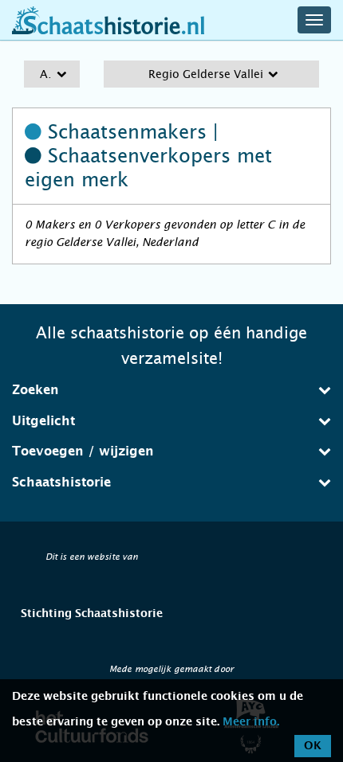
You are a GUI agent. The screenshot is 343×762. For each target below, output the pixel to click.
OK (312, 746)
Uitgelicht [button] (43, 421)
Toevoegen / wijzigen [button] (83, 451)
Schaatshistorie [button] (61, 482)
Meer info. (251, 722)
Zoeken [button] (35, 390)
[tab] (171, 390)
